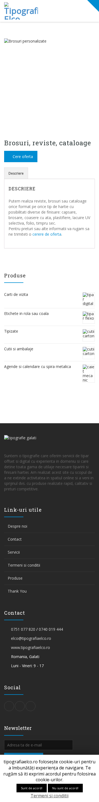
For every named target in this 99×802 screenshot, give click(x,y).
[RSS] (30, 706)
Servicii (14, 552)
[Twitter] (9, 706)
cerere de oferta (46, 234)
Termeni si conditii (24, 565)
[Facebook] (20, 706)
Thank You (17, 591)
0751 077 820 (23, 629)
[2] (49, 84)
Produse (15, 578)
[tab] (16, 173)
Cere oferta (22, 156)
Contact (15, 539)
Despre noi (17, 526)
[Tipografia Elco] (25, 11)
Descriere (16, 173)
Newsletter (18, 729)
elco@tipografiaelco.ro (31, 638)
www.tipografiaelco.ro (30, 647)
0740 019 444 (51, 629)
